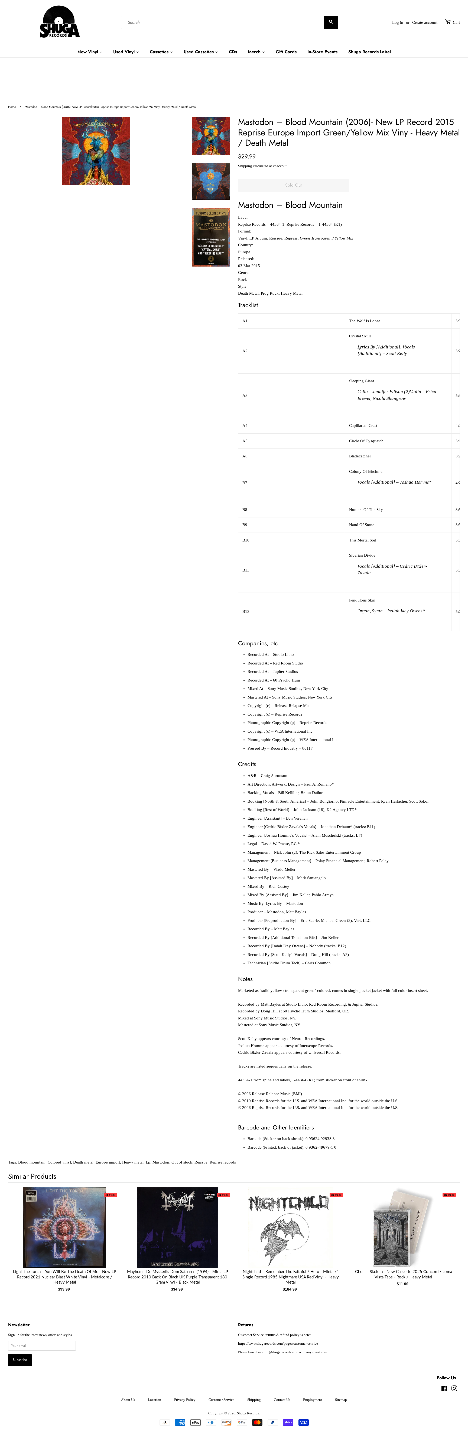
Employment (312, 1400)
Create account (424, 22)
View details (64, 1233)
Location (154, 1400)
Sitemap (341, 1400)
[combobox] (229, 22)
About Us (128, 1400)
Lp (148, 1162)
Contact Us (282, 1400)
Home (12, 107)
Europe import (108, 1162)
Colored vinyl (59, 1162)
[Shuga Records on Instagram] (454, 1390)
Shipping (245, 166)
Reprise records (223, 1162)
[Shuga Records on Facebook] (444, 1390)
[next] (447, 1230)
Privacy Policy (185, 1400)
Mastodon (160, 1162)
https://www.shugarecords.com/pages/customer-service (278, 1343)
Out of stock (181, 1162)
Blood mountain (32, 1162)
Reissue (200, 1162)
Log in (397, 22)
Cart (456, 22)
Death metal (83, 1162)
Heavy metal (133, 1162)
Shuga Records (248, 1413)
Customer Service (221, 1400)
